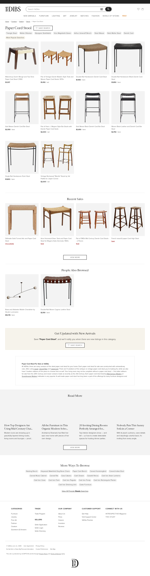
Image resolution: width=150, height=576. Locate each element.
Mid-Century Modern (114, 374)
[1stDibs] (13, 9)
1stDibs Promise (87, 520)
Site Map (52, 549)
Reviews (61, 526)
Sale (124, 16)
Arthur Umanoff (55, 379)
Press (60, 517)
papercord (54, 369)
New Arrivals (30, 16)
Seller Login (39, 528)
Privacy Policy (40, 546)
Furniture (44, 16)
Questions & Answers (18, 529)
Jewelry (73, 16)
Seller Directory (40, 531)
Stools (28, 21)
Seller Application (41, 524)
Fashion (95, 16)
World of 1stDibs (111, 16)
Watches (85, 16)
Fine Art (14, 520)
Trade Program (40, 514)
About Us (61, 514)
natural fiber (43, 369)
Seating (21, 21)
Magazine (116, 514)
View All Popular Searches (75, 491)
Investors (61, 523)
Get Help (85, 514)
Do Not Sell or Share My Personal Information (20, 549)
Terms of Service (56, 554)
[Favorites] (138, 9)
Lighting (56, 16)
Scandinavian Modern (29, 376)
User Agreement (29, 546)
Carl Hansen (65, 379)
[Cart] (143, 9)
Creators (14, 526)
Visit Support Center (89, 517)
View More (75, 257)
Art (64, 16)
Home (7, 21)
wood (36, 369)
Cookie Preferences (42, 549)
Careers (61, 520)
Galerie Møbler (78, 379)
